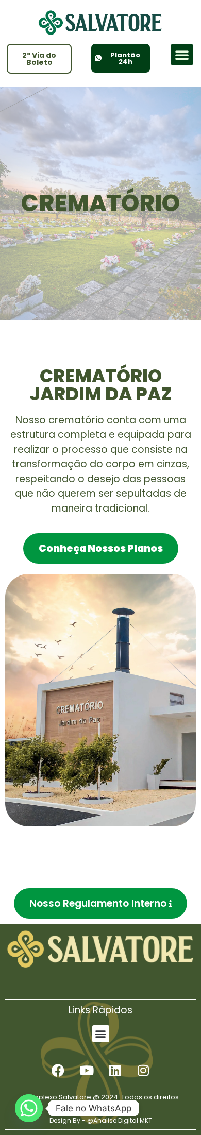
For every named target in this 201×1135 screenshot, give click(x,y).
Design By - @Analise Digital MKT (100, 1120)
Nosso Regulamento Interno (97, 903)
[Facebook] (58, 1070)
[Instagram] (143, 1070)
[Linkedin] (115, 1070)
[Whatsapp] (29, 1108)
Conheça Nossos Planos (101, 548)
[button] (182, 54)
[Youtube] (86, 1070)
